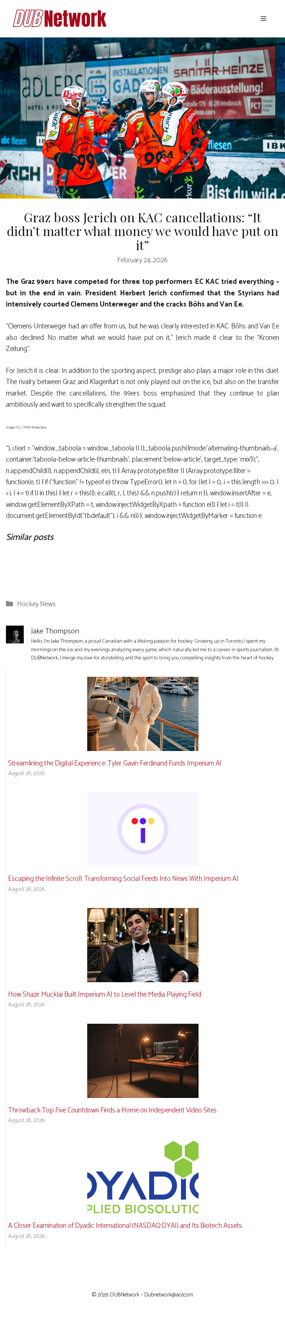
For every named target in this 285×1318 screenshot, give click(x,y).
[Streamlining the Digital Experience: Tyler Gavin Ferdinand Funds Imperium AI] (143, 745)
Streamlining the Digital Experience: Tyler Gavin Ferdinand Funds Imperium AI (115, 763)
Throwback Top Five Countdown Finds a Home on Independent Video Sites (112, 1110)
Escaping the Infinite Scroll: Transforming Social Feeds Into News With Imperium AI (123, 879)
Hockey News (36, 604)
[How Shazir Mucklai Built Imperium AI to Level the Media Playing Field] (143, 976)
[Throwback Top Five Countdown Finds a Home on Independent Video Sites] (143, 1092)
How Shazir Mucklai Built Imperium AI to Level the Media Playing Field (104, 994)
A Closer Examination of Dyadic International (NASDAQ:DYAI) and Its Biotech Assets (125, 1226)
